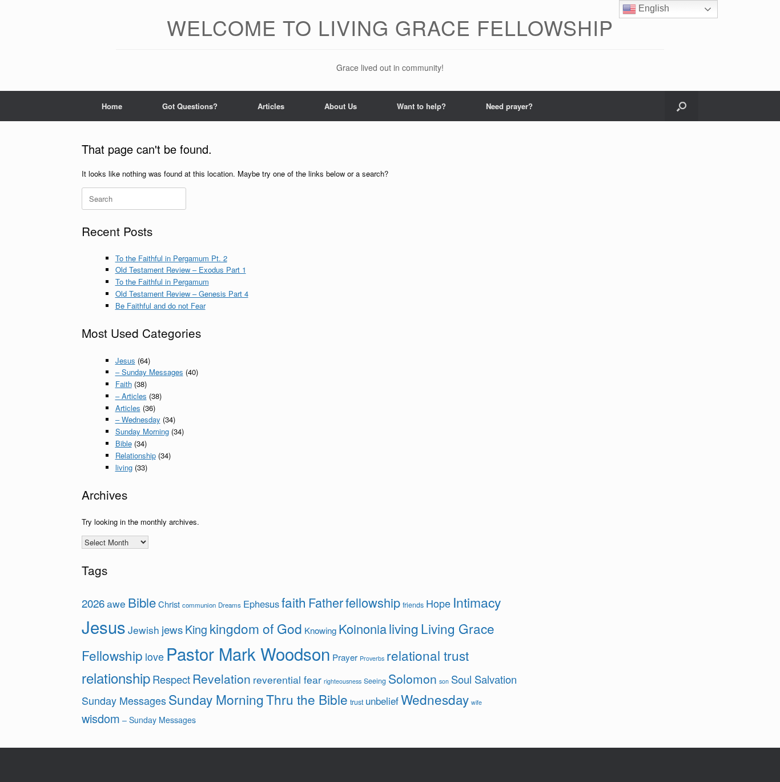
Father (325, 602)
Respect (171, 679)
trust (356, 702)
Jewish (143, 630)
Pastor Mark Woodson (248, 653)
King (196, 629)
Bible (123, 443)
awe (116, 603)
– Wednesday (137, 419)
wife (476, 702)
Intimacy (477, 602)
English (652, 8)
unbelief (382, 700)
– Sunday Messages (149, 371)
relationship (116, 678)
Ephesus (261, 604)
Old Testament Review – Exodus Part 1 (180, 269)
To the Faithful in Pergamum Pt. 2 (171, 258)
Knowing (320, 630)
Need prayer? (509, 106)
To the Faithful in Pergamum (162, 281)
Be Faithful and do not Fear (160, 305)
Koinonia (363, 628)
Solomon (412, 678)
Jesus (125, 360)
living (123, 467)
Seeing (375, 681)
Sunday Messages (124, 700)
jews (172, 629)
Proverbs (372, 658)
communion (199, 604)
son (444, 681)
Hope (438, 603)
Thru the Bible (307, 699)
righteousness (342, 681)
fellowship (372, 602)
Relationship (135, 455)
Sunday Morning (142, 431)
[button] (681, 106)
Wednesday (435, 699)
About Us (340, 106)
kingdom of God (256, 628)
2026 (93, 603)
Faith (123, 383)
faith (294, 602)
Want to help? (421, 106)
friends (413, 605)
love (154, 656)
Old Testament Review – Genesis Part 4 (181, 293)
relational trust (428, 655)
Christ (169, 604)
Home (112, 106)
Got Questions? (190, 106)
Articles (271, 106)
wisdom (101, 718)
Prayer (344, 657)
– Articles (131, 395)
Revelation (221, 678)
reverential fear (287, 679)
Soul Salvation (484, 679)
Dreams (229, 604)
